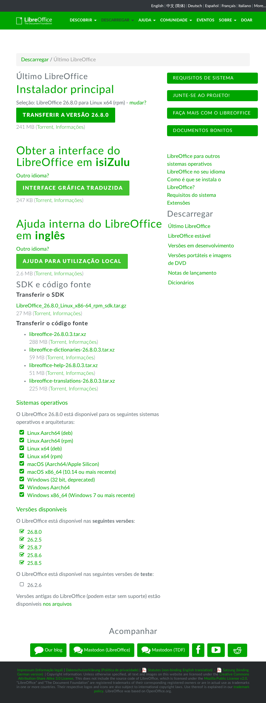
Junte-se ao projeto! (200, 95)
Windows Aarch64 (48, 487)
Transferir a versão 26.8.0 (66, 115)
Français (229, 6)
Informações (70, 127)
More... (260, 6)
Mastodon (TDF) (168, 650)
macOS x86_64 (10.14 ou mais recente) (71, 472)
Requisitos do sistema (192, 195)
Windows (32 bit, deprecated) (61, 480)
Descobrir (81, 20)
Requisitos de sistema (202, 78)
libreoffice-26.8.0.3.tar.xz (57, 334)
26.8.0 (34, 532)
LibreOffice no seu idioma (196, 171)
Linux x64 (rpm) (44, 456)
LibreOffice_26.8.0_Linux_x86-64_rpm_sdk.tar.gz (71, 305)
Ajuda (145, 20)
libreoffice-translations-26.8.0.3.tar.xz (72, 381)
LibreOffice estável (189, 236)
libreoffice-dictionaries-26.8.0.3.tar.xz (72, 349)
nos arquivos (57, 604)
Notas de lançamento (192, 273)
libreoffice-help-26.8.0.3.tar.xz (63, 365)
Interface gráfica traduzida (73, 188)
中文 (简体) (175, 6)
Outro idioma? (32, 175)
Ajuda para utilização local (72, 261)
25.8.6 (34, 555)
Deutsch (195, 6)
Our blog (52, 650)
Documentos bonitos (202, 130)
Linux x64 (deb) (44, 448)
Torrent (45, 127)
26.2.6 (34, 585)
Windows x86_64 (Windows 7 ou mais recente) (81, 495)
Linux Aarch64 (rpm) (50, 441)
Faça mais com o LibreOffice (211, 113)
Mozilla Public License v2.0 (225, 678)
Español (212, 6)
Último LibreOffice (189, 226)
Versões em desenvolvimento (201, 245)
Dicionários (181, 282)
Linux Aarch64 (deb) (49, 433)
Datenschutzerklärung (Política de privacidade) (102, 670)
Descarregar (115, 20)
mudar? (137, 102)
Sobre (225, 20)
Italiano (244, 6)
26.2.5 (34, 539)
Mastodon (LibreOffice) (106, 650)
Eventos (205, 20)
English (157, 6)
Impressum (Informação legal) (40, 670)
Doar (246, 20)
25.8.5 (34, 563)
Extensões (178, 203)
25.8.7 (34, 547)
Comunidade (173, 20)
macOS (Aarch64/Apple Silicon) (63, 464)
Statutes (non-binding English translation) (180, 670)
